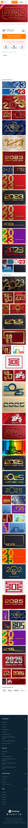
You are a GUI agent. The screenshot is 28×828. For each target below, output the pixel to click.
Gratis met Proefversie (14, 36)
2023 (4, 816)
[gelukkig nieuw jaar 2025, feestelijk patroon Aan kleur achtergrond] (10, 354)
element (16, 816)
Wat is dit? (14, 52)
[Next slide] (22, 816)
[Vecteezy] (2, 2)
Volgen (23, 31)
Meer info (5, 56)
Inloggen (21, 2)
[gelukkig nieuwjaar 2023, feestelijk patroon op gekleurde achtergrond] (6, 116)
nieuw (9, 816)
